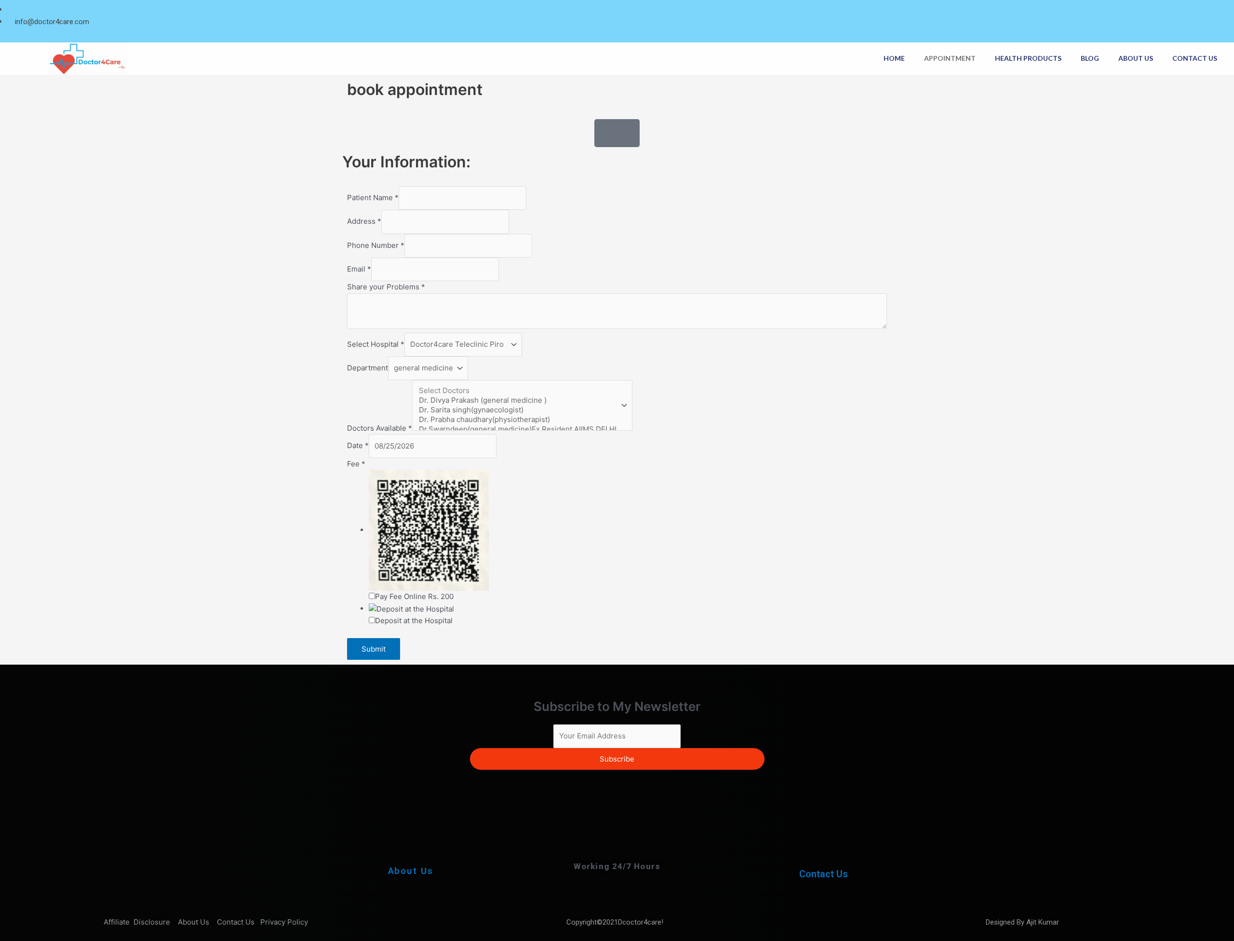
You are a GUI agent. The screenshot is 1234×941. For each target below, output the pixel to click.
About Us (1135, 58)
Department (367, 367)
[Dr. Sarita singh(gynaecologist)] (517, 410)
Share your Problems (386, 286)
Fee (356, 463)
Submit (374, 649)
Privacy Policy (285, 922)
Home (894, 58)
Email (359, 268)
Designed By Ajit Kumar (1022, 922)
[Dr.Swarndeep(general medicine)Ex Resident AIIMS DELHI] (517, 429)
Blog (1090, 58)
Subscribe (617, 759)
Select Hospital (375, 344)
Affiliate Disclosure (138, 922)
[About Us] (411, 841)
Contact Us (1194, 58)
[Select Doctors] (517, 390)
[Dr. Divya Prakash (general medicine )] (517, 400)
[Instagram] (1224, 10)
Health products (1028, 58)
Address (364, 221)
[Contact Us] (823, 846)
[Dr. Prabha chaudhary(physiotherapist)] (517, 419)
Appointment (950, 58)
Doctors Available (379, 428)
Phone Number (375, 245)
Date (358, 445)
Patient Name (373, 197)
